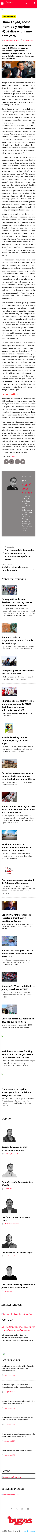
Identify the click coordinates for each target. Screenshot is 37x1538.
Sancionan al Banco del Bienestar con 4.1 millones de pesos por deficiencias (16, 847)
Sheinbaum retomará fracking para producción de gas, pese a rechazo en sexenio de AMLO (17, 1054)
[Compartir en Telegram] (22, 461)
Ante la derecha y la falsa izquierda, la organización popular (15, 740)
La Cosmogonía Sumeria (13, 1476)
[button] (4, 9)
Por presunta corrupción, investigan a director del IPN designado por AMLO (16, 1092)
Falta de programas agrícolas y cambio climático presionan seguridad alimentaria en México (18, 776)
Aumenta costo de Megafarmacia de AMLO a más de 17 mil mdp (17, 640)
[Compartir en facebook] (6, 461)
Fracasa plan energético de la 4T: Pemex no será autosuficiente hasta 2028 (18, 953)
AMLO (14, 456)
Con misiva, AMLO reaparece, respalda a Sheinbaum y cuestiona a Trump (16, 917)
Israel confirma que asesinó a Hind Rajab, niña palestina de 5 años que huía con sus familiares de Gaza (18, 1368)
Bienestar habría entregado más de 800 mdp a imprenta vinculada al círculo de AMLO (18, 809)
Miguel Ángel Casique (11, 40)
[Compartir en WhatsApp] (17, 461)
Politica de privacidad (28, 1531)
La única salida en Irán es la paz (17, 1252)
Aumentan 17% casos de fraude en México (17, 1450)
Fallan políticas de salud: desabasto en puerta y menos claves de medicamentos (17, 602)
